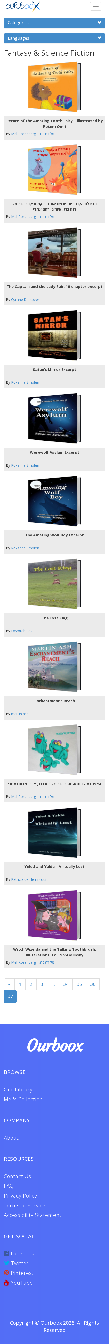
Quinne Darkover (25, 299)
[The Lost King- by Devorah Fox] (52, 584)
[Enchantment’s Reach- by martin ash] (52, 667)
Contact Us (17, 1176)
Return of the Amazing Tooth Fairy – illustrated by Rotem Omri (54, 123)
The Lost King (55, 617)
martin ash (20, 713)
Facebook (21, 1253)
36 (92, 984)
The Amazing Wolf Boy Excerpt (54, 534)
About (11, 1137)
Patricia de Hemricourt (29, 879)
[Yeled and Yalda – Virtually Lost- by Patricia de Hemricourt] (52, 832)
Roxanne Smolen (25, 382)
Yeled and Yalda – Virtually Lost (54, 866)
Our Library (18, 1089)
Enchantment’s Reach (54, 700)
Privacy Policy (20, 1195)
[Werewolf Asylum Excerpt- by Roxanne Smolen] (52, 418)
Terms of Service (24, 1205)
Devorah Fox (21, 630)
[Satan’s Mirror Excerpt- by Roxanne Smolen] (52, 335)
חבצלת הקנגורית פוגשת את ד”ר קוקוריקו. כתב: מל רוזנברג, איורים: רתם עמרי (54, 206)
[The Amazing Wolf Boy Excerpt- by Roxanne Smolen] (52, 501)
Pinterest (21, 1272)
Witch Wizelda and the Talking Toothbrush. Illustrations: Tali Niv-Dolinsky (54, 952)
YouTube (21, 1282)
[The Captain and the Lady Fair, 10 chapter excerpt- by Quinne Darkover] (52, 252)
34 (65, 984)
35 (79, 984)
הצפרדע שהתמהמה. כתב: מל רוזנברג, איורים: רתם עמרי (54, 783)
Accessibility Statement (33, 1215)
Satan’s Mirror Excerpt (54, 369)
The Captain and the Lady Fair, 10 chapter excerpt (55, 286)
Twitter (19, 1263)
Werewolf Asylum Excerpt (54, 452)
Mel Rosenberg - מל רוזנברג (32, 133)
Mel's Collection (23, 1099)
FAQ (9, 1185)
